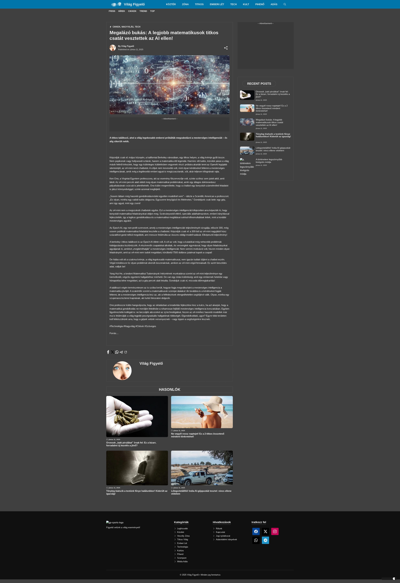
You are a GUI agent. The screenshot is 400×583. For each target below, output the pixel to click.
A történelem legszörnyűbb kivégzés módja (269, 160)
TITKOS (199, 4)
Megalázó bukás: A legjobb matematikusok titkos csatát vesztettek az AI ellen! (269, 122)
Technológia (182, 547)
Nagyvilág (128, 27)
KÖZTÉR (171, 4)
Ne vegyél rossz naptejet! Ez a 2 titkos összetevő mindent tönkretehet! (272, 108)
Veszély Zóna (183, 536)
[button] (284, 4)
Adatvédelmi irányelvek (226, 539)
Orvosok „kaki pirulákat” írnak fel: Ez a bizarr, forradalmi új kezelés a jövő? (131, 444)
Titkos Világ (182, 539)
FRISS (112, 11)
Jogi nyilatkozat (223, 536)
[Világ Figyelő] (116, 4)
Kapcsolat (220, 532)
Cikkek (116, 27)
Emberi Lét (182, 543)
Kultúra (180, 550)
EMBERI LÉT (217, 4)
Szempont (181, 558)
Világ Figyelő (134, 4)
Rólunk (219, 528)
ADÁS (274, 4)
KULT (246, 4)
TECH (233, 4)
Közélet (180, 532)
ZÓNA (185, 4)
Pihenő (180, 554)
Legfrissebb (182, 528)
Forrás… (114, 333)
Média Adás (182, 561)
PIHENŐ (259, 4)
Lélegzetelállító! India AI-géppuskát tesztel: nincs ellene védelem (273, 149)
